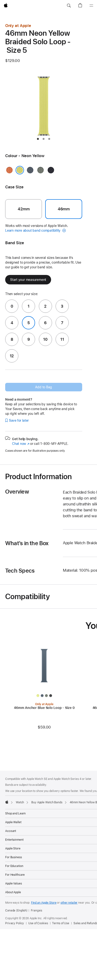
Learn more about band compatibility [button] (33, 230)
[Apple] (6, 802)
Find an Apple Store (44, 902)
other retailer (69, 902)
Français (36, 910)
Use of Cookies (38, 923)
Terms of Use (60, 923)
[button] (68, 5)
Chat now (20, 444)
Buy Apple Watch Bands (46, 802)
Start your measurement (28, 280)
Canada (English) (16, 910)
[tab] (38, 139)
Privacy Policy (14, 923)
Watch (20, 802)
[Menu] (91, 5)
